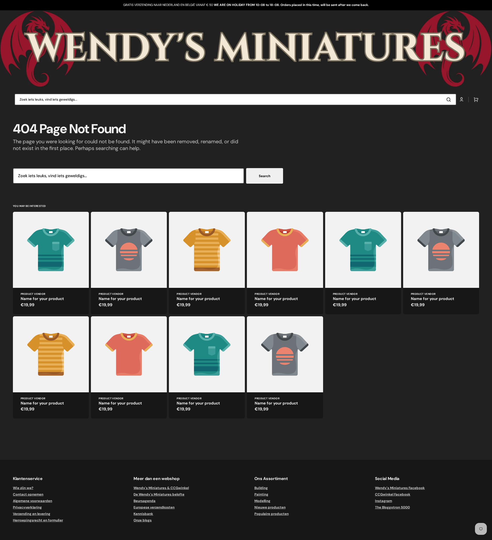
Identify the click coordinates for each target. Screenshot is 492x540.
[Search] (449, 99)
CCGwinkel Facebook (392, 494)
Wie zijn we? (23, 488)
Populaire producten (271, 514)
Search (264, 176)
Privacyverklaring (27, 507)
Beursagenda (144, 501)
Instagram (383, 501)
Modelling (262, 501)
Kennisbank (143, 514)
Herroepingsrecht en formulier (38, 520)
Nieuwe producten (270, 507)
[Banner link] (246, 48)
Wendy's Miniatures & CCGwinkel (161, 488)
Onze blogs (143, 520)
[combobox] (235, 99)
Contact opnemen (28, 494)
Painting (261, 494)
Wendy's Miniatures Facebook (400, 488)
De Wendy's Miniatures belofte (159, 494)
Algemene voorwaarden (32, 501)
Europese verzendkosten (154, 507)
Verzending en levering (31, 514)
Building (261, 488)
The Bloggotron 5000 (392, 507)
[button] (475, 99)
